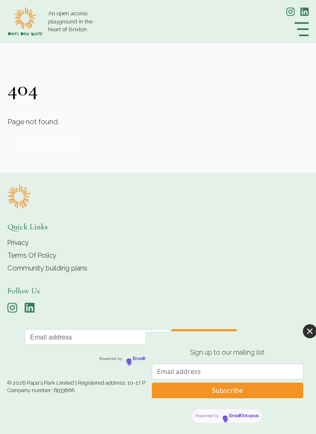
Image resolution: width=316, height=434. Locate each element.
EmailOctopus (148, 359)
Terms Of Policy (31, 255)
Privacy (18, 242)
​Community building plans (47, 268)
